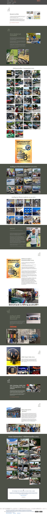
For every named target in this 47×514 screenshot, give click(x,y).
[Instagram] (38, 0)
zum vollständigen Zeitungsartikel (14, 22)
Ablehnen (41, 511)
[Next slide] (39, 295)
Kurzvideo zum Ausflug (13, 326)
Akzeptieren (36, 511)
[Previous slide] (7, 295)
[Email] (39, 0)
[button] (10, 305)
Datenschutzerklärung (23, 495)
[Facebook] (37, 0)
